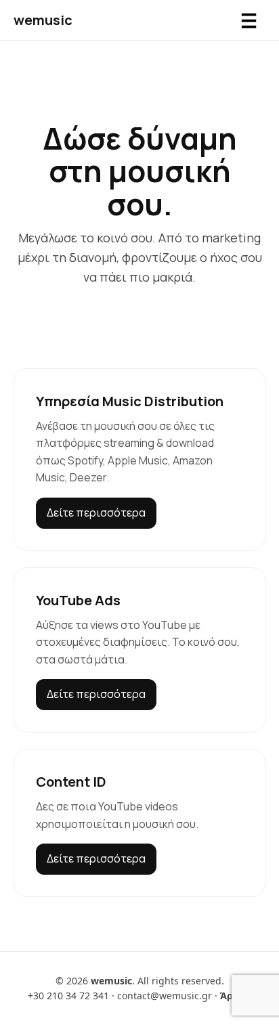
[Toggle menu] (248, 20)
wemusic (43, 20)
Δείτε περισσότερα (96, 512)
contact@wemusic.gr (164, 995)
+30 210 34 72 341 (68, 995)
